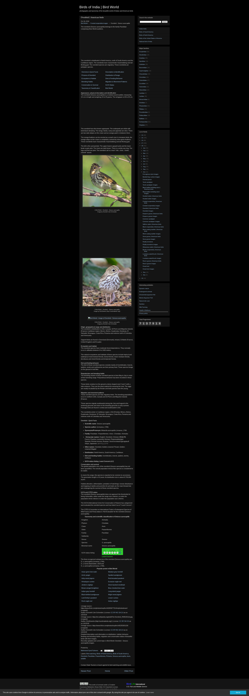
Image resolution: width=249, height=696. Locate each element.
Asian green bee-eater (89, 572)
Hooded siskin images (149, 198)
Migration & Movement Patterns (116, 82)
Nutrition (141, 304)
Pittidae (141, 109)
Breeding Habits (87, 82)
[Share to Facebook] (111, 651)
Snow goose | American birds (152, 236)
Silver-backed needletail (116, 585)
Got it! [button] (238, 692)
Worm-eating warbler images (151, 234)
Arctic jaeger (86, 575)
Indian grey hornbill (88, 591)
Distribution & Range (112, 75)
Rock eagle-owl (87, 601)
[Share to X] (109, 651)
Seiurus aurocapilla (119, 656)
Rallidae (141, 118)
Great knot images (148, 269)
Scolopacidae (143, 122)
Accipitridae (142, 51)
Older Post (128, 671)
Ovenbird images (148, 211)
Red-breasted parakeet (116, 578)
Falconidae (142, 86)
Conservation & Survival (90, 85)
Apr (144, 156)
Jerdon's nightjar (87, 585)
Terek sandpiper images (150, 185)
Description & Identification (114, 72)
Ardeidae (142, 64)
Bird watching (91, 653)
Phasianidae (143, 106)
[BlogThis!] (107, 651)
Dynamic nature (144, 288)
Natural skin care (144, 301)
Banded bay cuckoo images (151, 177)
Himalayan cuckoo (88, 581)
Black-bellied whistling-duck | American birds (151, 188)
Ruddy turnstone (148, 241)
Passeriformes (100, 656)
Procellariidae (143, 112)
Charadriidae (143, 74)
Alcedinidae (142, 55)
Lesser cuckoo (113, 598)
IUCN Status (109, 85)
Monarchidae (143, 99)
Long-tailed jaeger (114, 591)
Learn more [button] (150, 692)
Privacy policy (143, 313)
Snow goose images (149, 239)
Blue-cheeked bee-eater (116, 588)
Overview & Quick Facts (90, 72)
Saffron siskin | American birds (152, 224)
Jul (144, 164)
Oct (144, 172)
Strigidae (142, 125)
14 (142, 135)
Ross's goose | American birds (152, 261)
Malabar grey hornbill (115, 572)
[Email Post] (101, 650)
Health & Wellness (144, 310)
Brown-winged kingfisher (90, 588)
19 (142, 278)
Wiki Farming (143, 307)
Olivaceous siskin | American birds (153, 247)
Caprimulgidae (143, 71)
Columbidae (143, 80)
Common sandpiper (149, 219)
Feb (144, 150)
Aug (144, 166)
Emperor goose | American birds (153, 213)
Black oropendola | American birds (153, 227)
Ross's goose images (149, 263)
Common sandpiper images (151, 221)
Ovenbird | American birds (151, 208)
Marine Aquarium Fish (146, 298)
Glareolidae (142, 90)
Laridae (141, 96)
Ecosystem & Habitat (89, 78)
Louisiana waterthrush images (152, 258)
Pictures (109, 656)
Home (107, 671)
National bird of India (145, 41)
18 (142, 145)
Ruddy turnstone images (150, 244)
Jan (144, 148)
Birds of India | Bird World (99, 7)
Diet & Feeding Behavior (113, 78)
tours (128, 656)
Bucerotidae (143, 67)
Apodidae (142, 61)
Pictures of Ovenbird (89, 75)
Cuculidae (142, 83)
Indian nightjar (113, 601)
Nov (144, 272)
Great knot (146, 266)
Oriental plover (147, 179)
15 (142, 138)
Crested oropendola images (151, 205)
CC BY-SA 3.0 (124, 621)
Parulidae (91, 656)
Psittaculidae (143, 115)
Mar (144, 153)
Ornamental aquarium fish (147, 294)
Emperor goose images (150, 216)
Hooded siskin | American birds (152, 196)
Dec (144, 275)
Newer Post (86, 671)
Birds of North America (104, 653)
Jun (144, 161)
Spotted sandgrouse (115, 575)
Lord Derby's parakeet (89, 598)
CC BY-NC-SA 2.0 (117, 612)
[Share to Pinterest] (113, 651)
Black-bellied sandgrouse (90, 594)
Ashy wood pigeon (88, 578)
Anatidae (142, 58)
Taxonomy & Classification (91, 88)
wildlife (83, 658)
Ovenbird (84, 656)
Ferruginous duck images (150, 174)
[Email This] (105, 651)
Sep (144, 169)
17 (142, 143)
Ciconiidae (142, 77)
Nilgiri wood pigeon (115, 594)
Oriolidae (142, 102)
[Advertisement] (107, 43)
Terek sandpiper (148, 182)
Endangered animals (145, 291)
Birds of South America (121, 653)
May (144, 158)
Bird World (109, 88)
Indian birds (142, 29)
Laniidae (142, 93)
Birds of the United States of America (150, 38)
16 (142, 140)
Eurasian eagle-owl (115, 581)
